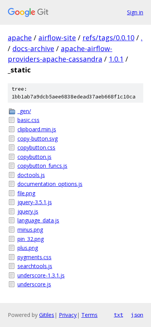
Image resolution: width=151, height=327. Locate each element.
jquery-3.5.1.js (34, 202)
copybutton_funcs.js (42, 165)
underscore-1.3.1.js (41, 275)
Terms (89, 314)
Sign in (135, 12)
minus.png (30, 229)
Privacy (68, 314)
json (137, 314)
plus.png (27, 247)
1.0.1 (116, 59)
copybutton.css (36, 147)
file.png (26, 193)
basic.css (28, 120)
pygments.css (34, 257)
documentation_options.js (49, 184)
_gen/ (24, 111)
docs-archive (33, 48)
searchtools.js (34, 266)
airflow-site (57, 37)
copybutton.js (34, 156)
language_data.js (38, 220)
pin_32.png (30, 239)
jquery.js (27, 211)
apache (20, 37)
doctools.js (31, 175)
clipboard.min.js (36, 129)
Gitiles (46, 314)
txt (118, 314)
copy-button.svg (37, 138)
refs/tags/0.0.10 (108, 37)
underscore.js (34, 284)
